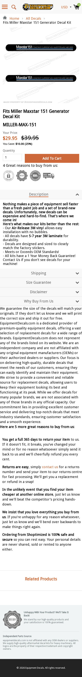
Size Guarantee (38, 282)
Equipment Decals (34, 668)
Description (38, 194)
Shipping (38, 273)
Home (14, 18)
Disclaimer (38, 292)
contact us (50, 467)
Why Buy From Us (38, 301)
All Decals (33, 18)
